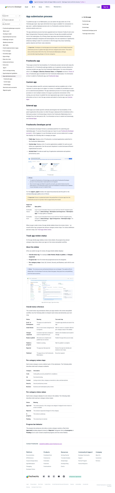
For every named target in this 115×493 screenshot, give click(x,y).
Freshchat (46, 463)
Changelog (29, 466)
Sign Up (105, 7)
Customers (98, 458)
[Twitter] (44, 476)
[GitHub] (64, 476)
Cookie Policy (47, 484)
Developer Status (30, 469)
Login (98, 7)
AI (34, 7)
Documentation (30, 455)
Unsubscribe (85, 484)
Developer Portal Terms (36, 487)
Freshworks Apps (54, 76)
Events (63, 466)
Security (72, 484)
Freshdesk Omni (48, 455)
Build (26, 7)
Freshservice (47, 458)
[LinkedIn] (49, 476)
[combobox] (9, 15)
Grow (40, 7)
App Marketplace (30, 463)
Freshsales (46, 460)
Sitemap (28, 487)
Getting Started (65, 455)
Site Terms (40, 484)
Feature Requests (82, 463)
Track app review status (44, 229)
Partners (98, 460)
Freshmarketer (47, 466)
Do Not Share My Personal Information (60, 484)
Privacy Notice (33, 484)
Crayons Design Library (32, 460)
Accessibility (78, 484)
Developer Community (83, 455)
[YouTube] (59, 476)
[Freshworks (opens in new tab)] (32, 476)
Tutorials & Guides (65, 458)
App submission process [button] (9, 76)
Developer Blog (64, 463)
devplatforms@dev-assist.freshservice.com (50, 443)
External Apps (33, 118)
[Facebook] (54, 476)
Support (80, 458)
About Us (98, 455)
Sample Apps (64, 460)
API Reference (29, 458)
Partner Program (82, 460)
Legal (27, 484)
